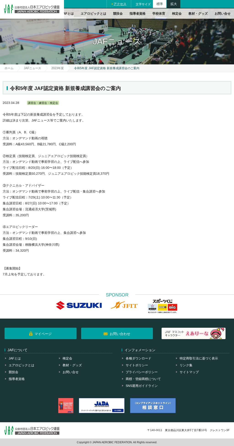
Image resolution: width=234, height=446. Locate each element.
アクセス (120, 4)
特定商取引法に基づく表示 (199, 358)
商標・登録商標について (143, 379)
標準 (160, 4)
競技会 (118, 13)
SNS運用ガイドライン (142, 386)
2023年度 (57, 68)
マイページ (43, 334)
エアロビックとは (93, 13)
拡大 (173, 4)
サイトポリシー (137, 365)
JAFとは (67, 13)
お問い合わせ (120, 334)
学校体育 (158, 13)
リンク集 (186, 365)
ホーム (9, 68)
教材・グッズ (198, 13)
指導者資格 (138, 13)
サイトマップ (189, 372)
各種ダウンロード (138, 358)
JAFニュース (32, 68)
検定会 (177, 13)
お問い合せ (223, 13)
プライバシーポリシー (142, 372)
